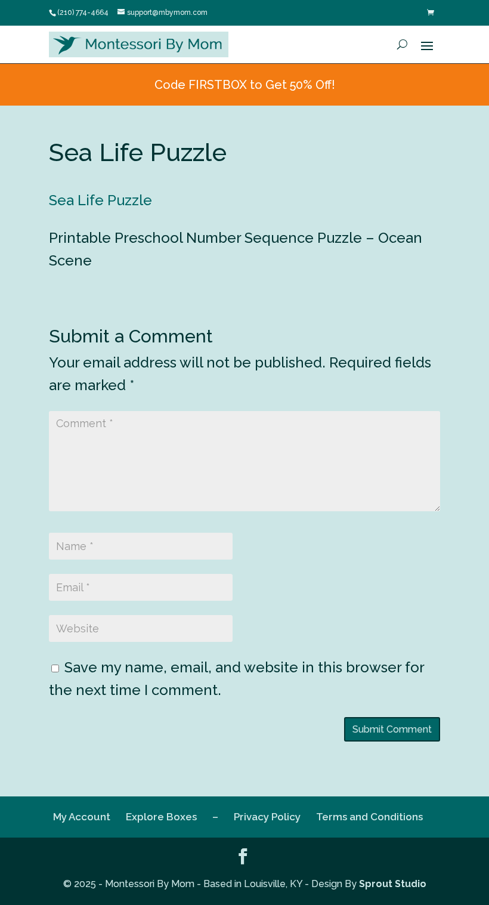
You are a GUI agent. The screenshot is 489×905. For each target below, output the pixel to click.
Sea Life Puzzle (100, 200)
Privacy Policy (267, 817)
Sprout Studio (392, 883)
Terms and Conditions (369, 817)
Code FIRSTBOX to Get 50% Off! (244, 85)
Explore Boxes (161, 817)
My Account (81, 817)
